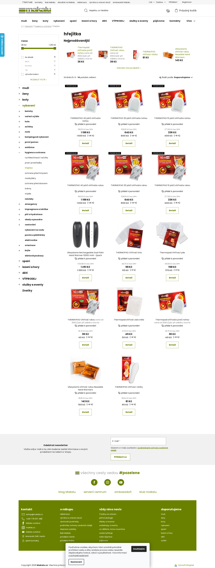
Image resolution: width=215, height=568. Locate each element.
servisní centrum (95, 492)
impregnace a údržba (36, 209)
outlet (163, 540)
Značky (27, 290)
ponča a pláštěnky (35, 235)
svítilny (29, 126)
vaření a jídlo (32, 116)
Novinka (40, 66)
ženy (25, 94)
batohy (29, 111)
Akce (40, 61)
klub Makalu (50, 2)
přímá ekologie (106, 518)
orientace (30, 245)
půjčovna (103, 540)
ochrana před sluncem (36, 183)
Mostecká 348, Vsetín (35, 536)
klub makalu (148, 492)
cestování (30, 224)
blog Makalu (67, 492)
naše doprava (105, 537)
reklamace (82, 2)
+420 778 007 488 (34, 519)
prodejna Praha (67, 540)
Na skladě (40, 57)
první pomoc (31, 142)
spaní (26, 261)
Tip (40, 70)
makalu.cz (30, 527)
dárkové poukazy (34, 255)
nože (27, 131)
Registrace (187, 2)
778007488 (27, 2)
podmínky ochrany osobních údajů (76, 525)
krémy (28, 188)
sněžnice (29, 147)
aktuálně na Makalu (66, 2)
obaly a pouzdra (33, 219)
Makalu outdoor (33, 523)
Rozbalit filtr (37, 79)
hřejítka (29, 167)
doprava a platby (68, 529)
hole (27, 121)
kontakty (39, 2)
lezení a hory (30, 267)
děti (25, 273)
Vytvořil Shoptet (186, 565)
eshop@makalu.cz (34, 514)
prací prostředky (33, 162)
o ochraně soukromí (78, 555)
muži (25, 88)
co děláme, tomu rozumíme (112, 529)
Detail (85, 143)
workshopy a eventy (108, 525)
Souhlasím (139, 548)
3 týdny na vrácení (107, 514)
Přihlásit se (120, 457)
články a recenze (106, 521)
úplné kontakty (32, 540)
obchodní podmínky (69, 521)
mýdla (28, 193)
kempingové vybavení (37, 137)
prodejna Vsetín (67, 537)
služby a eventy (32, 284)
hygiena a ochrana (35, 152)
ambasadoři (122, 492)
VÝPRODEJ (29, 279)
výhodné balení (40, 74)
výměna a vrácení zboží (99, 2)
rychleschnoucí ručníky (36, 157)
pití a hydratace (33, 214)
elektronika (31, 240)
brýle (27, 250)
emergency (31, 204)
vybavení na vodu (34, 229)
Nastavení (76, 561)
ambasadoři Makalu (121, 2)
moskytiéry (30, 178)
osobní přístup (106, 533)
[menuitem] (24, 21)
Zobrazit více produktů (128, 68)
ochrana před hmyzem (36, 173)
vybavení (28, 105)
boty (25, 99)
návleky (29, 199)
